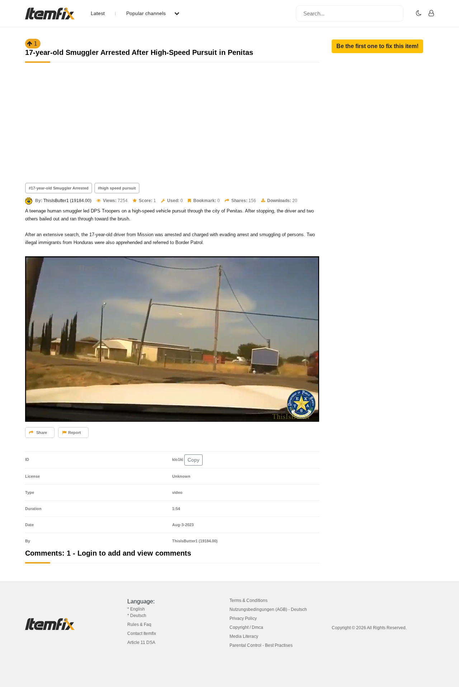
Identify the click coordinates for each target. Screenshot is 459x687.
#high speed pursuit (117, 188)
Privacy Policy (243, 618)
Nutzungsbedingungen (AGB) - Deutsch (268, 609)
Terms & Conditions (249, 600)
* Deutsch (136, 615)
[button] (377, 46)
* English (136, 609)
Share (41, 432)
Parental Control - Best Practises (261, 645)
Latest (98, 13)
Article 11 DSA (141, 642)
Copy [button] (193, 460)
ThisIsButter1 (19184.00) (67, 200)
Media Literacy (244, 636)
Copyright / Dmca (246, 627)
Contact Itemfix (141, 633)
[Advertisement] (172, 129)
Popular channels (146, 13)
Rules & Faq (139, 624)
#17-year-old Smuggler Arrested (59, 188)
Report (74, 432)
